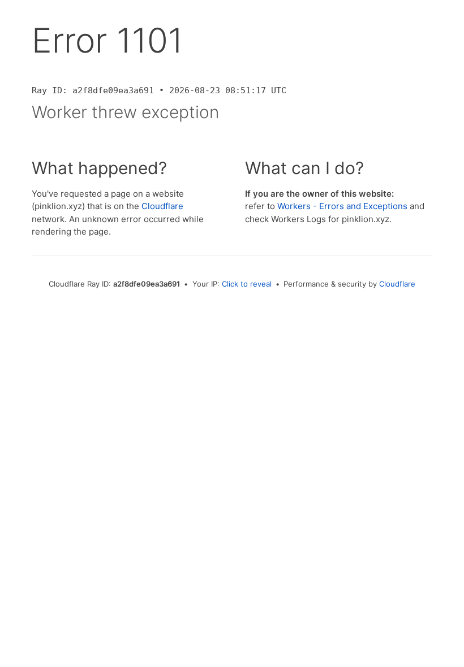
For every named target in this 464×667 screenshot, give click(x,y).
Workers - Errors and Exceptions (342, 206)
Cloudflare (162, 206)
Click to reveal (247, 283)
